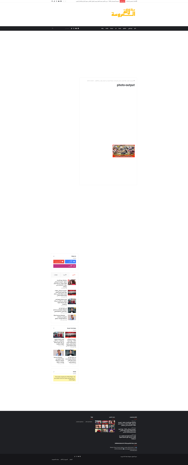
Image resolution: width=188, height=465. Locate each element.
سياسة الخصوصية (55, 459)
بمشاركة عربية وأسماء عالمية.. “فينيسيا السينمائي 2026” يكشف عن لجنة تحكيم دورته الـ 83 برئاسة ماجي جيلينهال (60, 283)
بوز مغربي (130, 28)
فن (115, 28)
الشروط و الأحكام (64, 459)
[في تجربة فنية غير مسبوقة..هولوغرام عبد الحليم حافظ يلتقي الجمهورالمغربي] (72, 310)
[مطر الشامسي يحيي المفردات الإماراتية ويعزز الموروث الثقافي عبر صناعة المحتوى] (98, 430)
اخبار (135, 28)
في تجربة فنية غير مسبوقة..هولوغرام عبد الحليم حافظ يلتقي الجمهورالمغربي (60, 309)
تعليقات (56, 274)
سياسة (111, 28)
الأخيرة (64, 274)
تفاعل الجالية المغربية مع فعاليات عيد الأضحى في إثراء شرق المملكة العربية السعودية (60, 302)
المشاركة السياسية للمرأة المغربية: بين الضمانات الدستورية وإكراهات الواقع (60, 317)
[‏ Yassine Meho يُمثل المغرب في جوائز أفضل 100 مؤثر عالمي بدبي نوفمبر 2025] (105, 430)
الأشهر (73, 274)
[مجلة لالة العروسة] (123, 12)
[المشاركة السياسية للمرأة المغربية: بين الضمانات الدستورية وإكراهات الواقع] (72, 317)
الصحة (120, 28)
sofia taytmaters (88, 421)
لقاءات (107, 28)
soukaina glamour (79, 421)
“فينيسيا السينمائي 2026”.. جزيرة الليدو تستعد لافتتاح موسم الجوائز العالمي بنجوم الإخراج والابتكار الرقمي (60, 293)
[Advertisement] (79, 14)
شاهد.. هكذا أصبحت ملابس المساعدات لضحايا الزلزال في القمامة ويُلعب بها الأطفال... (111, 80)
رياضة (102, 28)
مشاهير (124, 28)
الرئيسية (132, 80)
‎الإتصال (71, 459)
